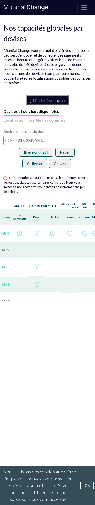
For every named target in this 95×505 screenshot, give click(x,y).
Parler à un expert (50, 100)
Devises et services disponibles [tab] (31, 111)
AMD (5, 284)
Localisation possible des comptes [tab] (34, 120)
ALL (4, 267)
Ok (87, 485)
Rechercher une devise (23, 131)
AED (5, 233)
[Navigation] (84, 7)
